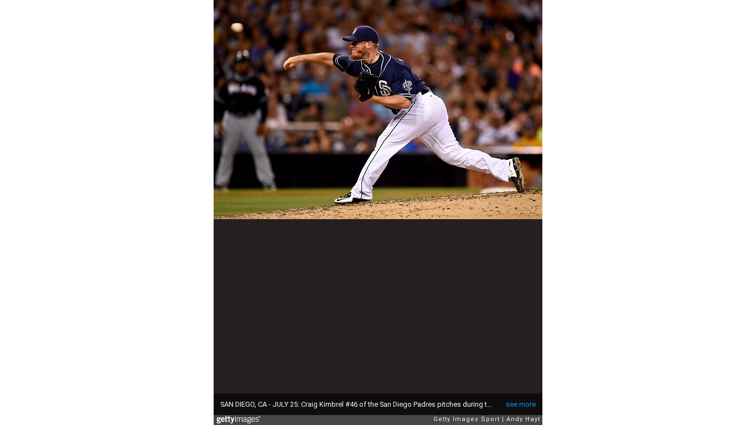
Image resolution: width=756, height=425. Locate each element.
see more (521, 404)
